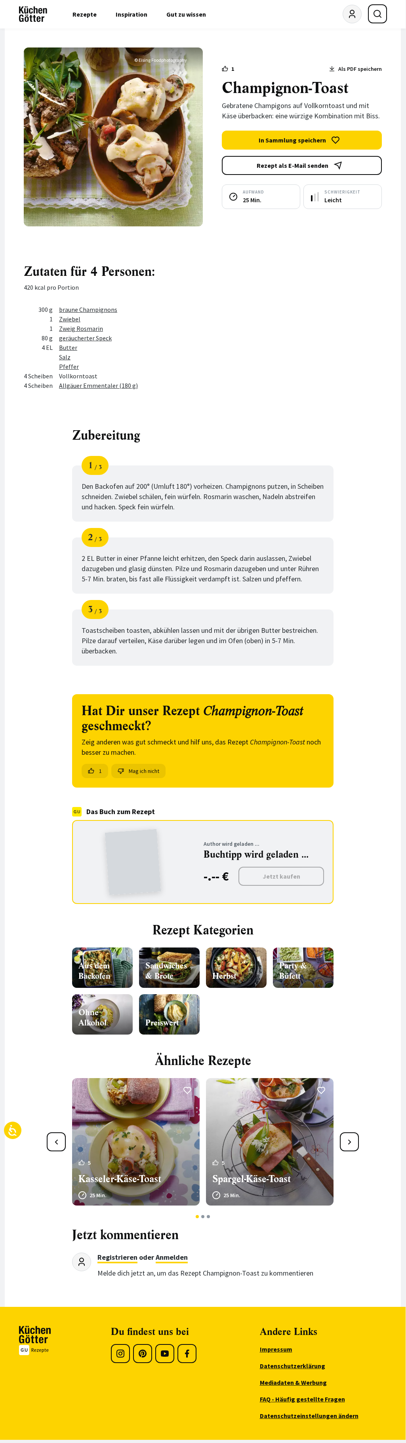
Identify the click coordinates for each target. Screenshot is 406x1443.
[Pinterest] (142, 1353)
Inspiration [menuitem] (131, 14)
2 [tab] (203, 1216)
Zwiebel (69, 319)
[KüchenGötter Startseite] (33, 14)
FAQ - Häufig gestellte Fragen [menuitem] (302, 1399)
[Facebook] (186, 1353)
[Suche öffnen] (377, 13)
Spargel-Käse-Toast (251, 1179)
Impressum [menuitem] (276, 1349)
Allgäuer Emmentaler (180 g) (98, 385)
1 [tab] (197, 1216)
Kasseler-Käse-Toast (119, 1179)
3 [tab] (208, 1216)
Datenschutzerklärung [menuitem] (292, 1366)
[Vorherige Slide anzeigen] (56, 1141)
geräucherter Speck (85, 338)
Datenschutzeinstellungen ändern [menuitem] (309, 1416)
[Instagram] (120, 1353)
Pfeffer (69, 366)
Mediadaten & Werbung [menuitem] (293, 1382)
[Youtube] (164, 1353)
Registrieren (117, 1257)
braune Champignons (88, 309)
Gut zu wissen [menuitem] (186, 14)
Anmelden (172, 1257)
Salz (65, 357)
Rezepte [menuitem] (84, 14)
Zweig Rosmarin (81, 328)
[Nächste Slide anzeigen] (349, 1141)
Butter (68, 347)
